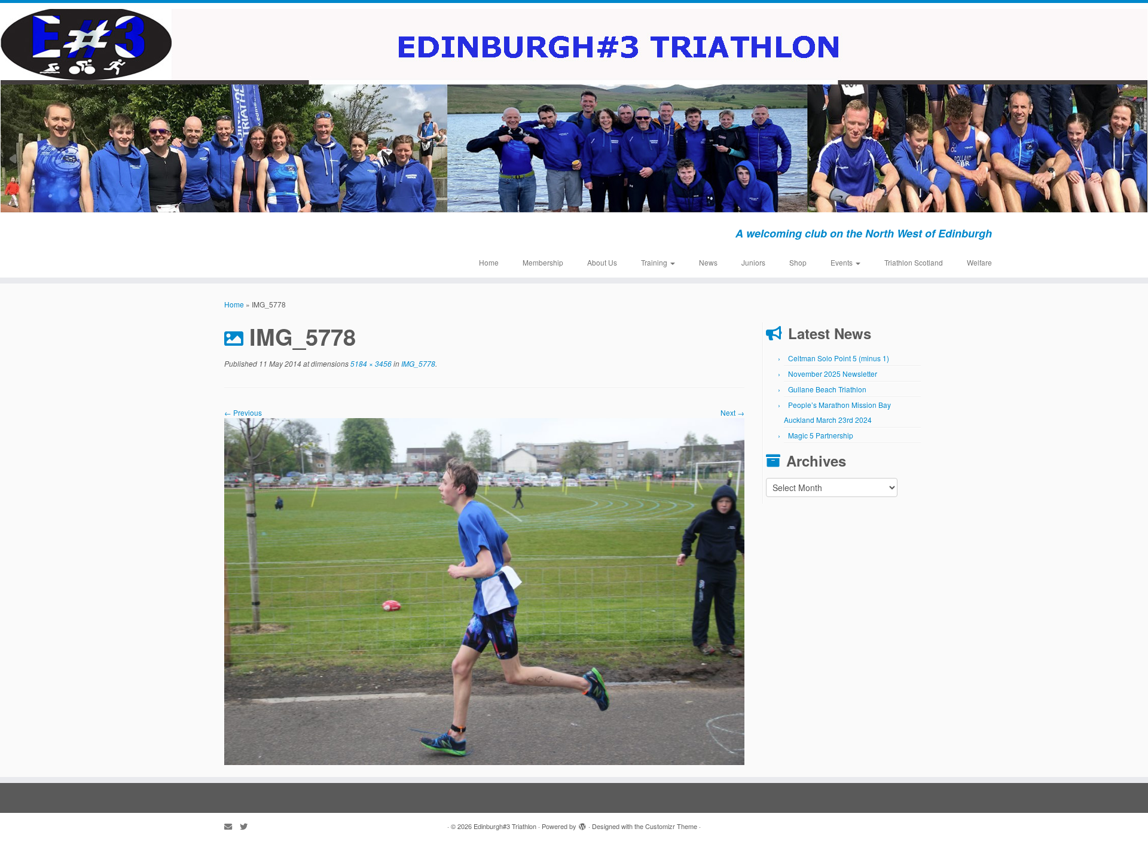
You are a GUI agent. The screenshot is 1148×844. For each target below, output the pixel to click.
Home (489, 262)
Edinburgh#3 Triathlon (505, 826)
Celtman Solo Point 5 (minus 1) (838, 358)
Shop (798, 262)
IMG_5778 (417, 363)
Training (655, 262)
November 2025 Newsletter (832, 373)
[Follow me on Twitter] (247, 826)
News (708, 262)
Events (842, 262)
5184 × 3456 (370, 363)
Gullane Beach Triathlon (827, 389)
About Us (602, 262)
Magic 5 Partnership (820, 435)
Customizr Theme (671, 826)
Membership (543, 262)
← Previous (243, 412)
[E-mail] (232, 826)
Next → (732, 412)
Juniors (753, 262)
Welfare (979, 262)
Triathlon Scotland (913, 262)
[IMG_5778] (484, 590)
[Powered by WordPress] (582, 823)
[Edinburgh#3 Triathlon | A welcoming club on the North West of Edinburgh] (574, 110)
